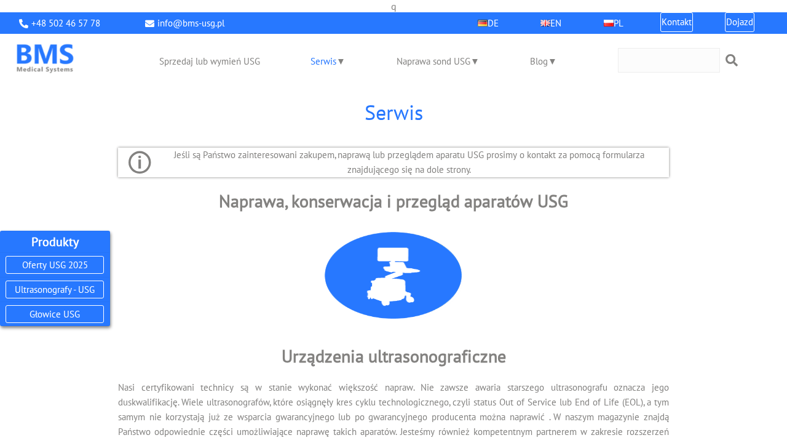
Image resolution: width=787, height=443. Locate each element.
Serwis (323, 61)
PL (618, 23)
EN (555, 23)
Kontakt (677, 22)
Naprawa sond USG (433, 61)
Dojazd (739, 22)
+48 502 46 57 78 (65, 23)
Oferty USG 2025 (55, 265)
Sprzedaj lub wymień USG (209, 61)
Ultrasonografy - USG (55, 289)
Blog (539, 61)
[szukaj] (731, 60)
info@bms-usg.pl (190, 23)
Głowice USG (55, 314)
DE (493, 23)
